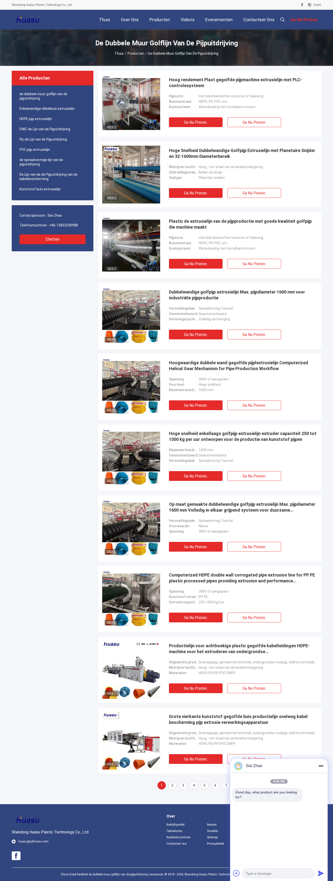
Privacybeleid (215, 843)
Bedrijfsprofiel (175, 824)
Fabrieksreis (174, 831)
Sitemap (212, 837)
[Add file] (236, 873)
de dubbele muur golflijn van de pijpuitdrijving (43, 96)
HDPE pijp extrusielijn (36, 119)
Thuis (119, 53)
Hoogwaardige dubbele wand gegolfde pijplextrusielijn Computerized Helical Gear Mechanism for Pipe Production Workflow (238, 365)
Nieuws (212, 824)
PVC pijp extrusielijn (35, 150)
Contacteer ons (176, 843)
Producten (135, 53)
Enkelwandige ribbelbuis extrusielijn (47, 109)
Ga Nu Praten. (195, 122)
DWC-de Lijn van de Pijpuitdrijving (45, 129)
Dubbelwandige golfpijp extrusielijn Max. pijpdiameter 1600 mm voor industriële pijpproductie (237, 294)
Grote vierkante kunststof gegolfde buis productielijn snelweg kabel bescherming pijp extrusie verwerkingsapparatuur (238, 719)
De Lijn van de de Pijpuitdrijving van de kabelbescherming (49, 176)
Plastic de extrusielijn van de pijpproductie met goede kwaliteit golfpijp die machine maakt (240, 224)
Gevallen (212, 831)
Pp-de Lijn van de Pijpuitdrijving (43, 139)
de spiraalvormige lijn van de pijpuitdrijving (41, 162)
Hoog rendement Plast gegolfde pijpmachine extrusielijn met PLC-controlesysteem (235, 82)
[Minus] (321, 766)
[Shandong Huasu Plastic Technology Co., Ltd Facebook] (302, 5)
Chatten (52, 239)
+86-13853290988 (63, 225)
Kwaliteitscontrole (178, 837)
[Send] (321, 873)
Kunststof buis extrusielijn (40, 189)
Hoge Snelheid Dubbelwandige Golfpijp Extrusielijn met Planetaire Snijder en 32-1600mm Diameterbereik (242, 153)
